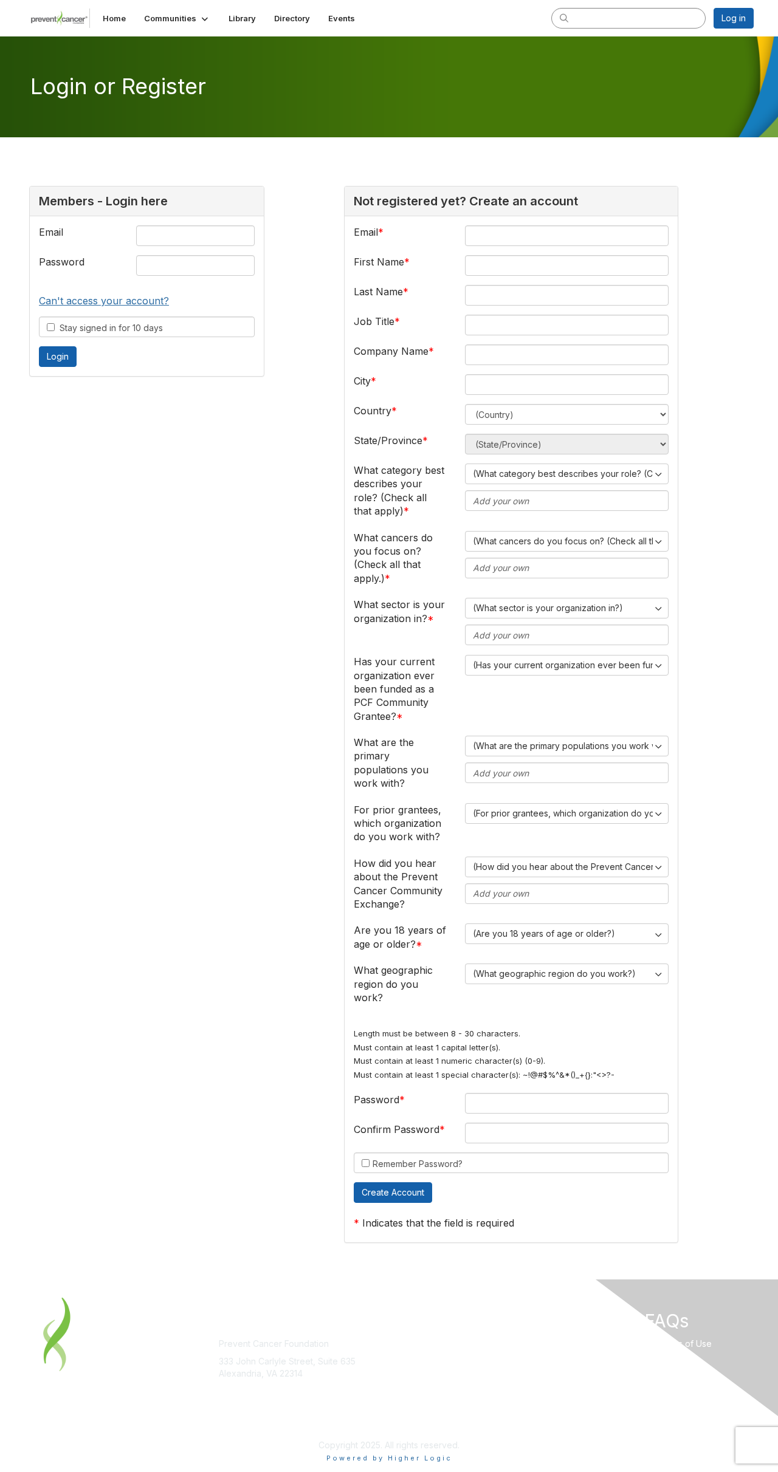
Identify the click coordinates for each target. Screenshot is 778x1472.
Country (372, 411)
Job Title (374, 321)
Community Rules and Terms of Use (641, 1343)
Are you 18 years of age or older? (400, 937)
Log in (733, 18)
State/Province (388, 440)
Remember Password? (418, 1164)
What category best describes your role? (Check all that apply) (399, 490)
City (362, 381)
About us (411, 1367)
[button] (177, 18)
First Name (379, 262)
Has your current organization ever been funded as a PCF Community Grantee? (394, 689)
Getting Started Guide (613, 1379)
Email (51, 232)
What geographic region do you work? (393, 984)
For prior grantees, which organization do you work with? (397, 823)
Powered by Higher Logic (389, 1458)
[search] (564, 17)
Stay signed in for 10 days (109, 328)
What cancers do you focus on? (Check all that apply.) (393, 558)
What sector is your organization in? (399, 611)
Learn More (417, 1355)
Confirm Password (396, 1129)
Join (402, 1343)
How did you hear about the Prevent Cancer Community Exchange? (398, 883)
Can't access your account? (104, 301)
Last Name (378, 292)
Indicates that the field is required (438, 1223)
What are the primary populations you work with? (391, 762)
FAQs (580, 1361)
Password (61, 262)
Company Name (391, 351)
